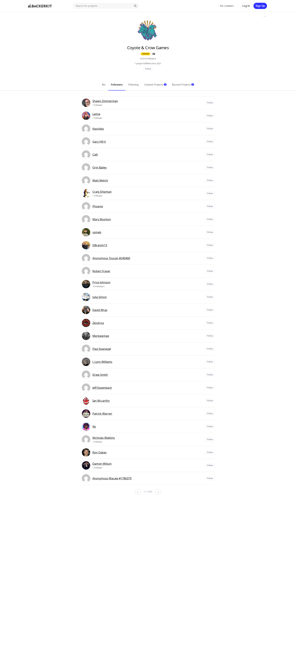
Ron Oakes (99, 452)
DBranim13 (99, 245)
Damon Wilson (102, 464)
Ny (94, 426)
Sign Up (260, 5)
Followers (117, 84)
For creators (227, 5)
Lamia (96, 114)
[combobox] (106, 6)
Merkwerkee (100, 336)
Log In (246, 5)
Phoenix (97, 206)
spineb (96, 232)
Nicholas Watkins (103, 438)
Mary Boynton (101, 219)
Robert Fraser (101, 271)
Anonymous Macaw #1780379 (111, 478)
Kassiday (98, 129)
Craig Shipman (102, 192)
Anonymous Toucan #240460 (111, 258)
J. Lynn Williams (102, 362)
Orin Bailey (99, 167)
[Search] (135, 5)
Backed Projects (182, 84)
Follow (148, 68)
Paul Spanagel (101, 349)
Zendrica (98, 323)
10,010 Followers (148, 58)
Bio (103, 84)
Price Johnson (101, 282)
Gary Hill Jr (99, 142)
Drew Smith (100, 375)
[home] (40, 6)
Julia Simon (99, 297)
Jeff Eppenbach (102, 388)
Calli (95, 154)
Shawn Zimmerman (105, 101)
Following (133, 84)
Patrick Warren (102, 413)
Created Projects (155, 84)
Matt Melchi (100, 180)
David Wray (99, 310)
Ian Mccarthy (101, 401)
